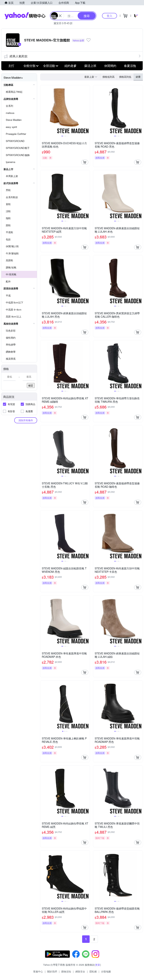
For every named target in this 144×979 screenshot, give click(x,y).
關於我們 (52, 971)
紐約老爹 (70, 65)
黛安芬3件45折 (63, 23)
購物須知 (66, 971)
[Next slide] (87, 110)
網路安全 (80, 971)
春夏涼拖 (130, 65)
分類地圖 (106, 971)
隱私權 (93, 971)
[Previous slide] (42, 110)
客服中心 (38, 971)
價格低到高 (108, 76)
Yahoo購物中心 (24, 15)
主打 (11, 65)
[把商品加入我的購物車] (84, 162)
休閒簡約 (110, 65)
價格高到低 (125, 76)
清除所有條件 (25, 420)
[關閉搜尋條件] (60, 15)
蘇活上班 (90, 65)
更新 (97, 964)
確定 (30, 385)
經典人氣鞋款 (19, 56)
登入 (109, 16)
